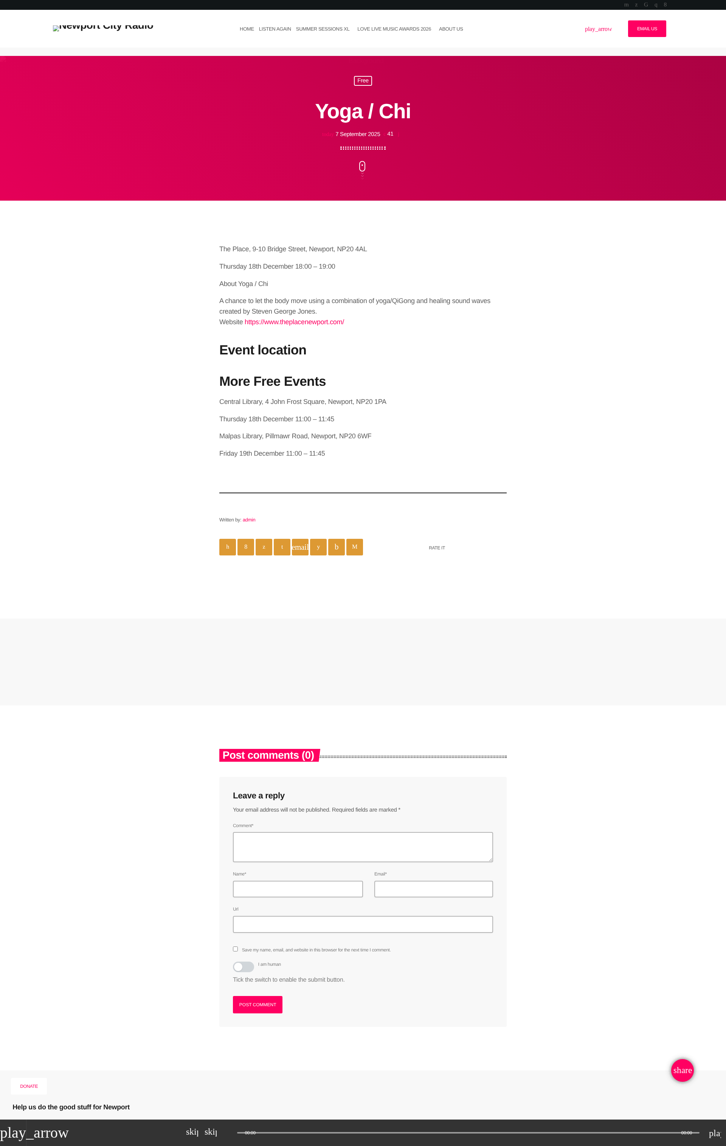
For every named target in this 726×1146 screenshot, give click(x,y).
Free (363, 81)
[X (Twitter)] (636, 5)
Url (235, 909)
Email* (380, 874)
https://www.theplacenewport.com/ (294, 322)
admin (249, 520)
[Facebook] (665, 5)
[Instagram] (656, 5)
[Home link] (103, 29)
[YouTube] (627, 5)
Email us (647, 28)
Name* (239, 874)
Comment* (243, 825)
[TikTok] (646, 5)
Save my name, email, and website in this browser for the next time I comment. (316, 950)
